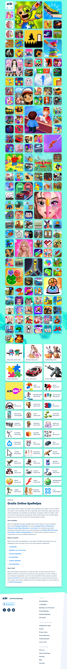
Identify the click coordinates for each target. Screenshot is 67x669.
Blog (40, 660)
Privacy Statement (44, 635)
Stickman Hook (12, 528)
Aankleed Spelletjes (15, 553)
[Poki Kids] (14, 391)
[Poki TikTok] (4, 610)
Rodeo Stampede (23, 528)
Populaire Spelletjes (21, 526)
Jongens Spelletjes (15, 560)
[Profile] (7, 8)
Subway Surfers (40, 526)
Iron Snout (34, 528)
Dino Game (54, 530)
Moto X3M (47, 530)
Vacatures (42, 663)
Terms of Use (43, 642)
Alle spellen (42, 617)
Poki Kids (41, 656)
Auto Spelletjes (13, 557)
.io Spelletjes (13, 547)
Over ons (41, 650)
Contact (41, 629)
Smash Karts (12, 532)
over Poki (15, 578)
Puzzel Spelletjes (44, 611)
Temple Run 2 (50, 526)
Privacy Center (43, 632)
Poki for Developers (16, 582)
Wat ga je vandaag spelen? (12, 8)
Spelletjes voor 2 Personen (17, 550)
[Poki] (9, 4)
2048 (18, 532)
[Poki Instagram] (8, 610)
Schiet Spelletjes (14, 564)
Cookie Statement (44, 638)
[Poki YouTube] (13, 610)
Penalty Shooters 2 (26, 532)
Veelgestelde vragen (45, 625)
